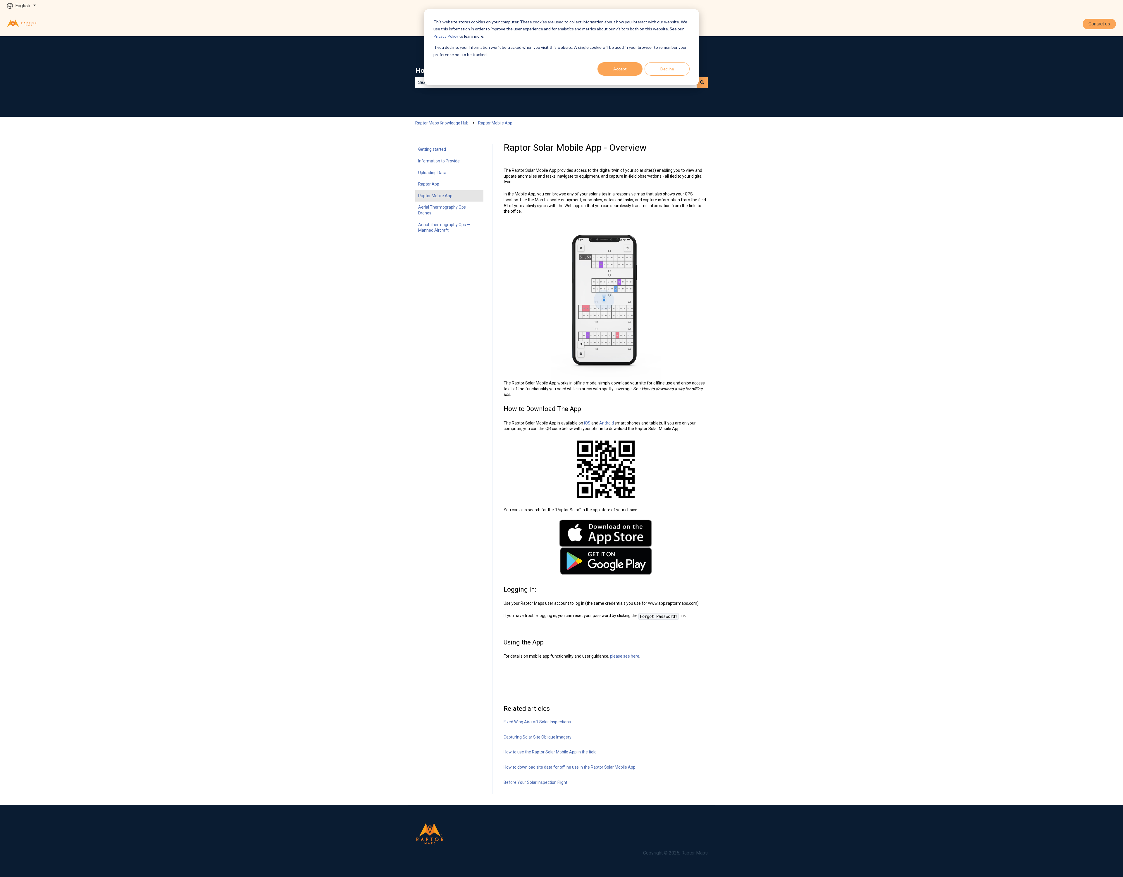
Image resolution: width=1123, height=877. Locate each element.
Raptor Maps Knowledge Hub (442, 123)
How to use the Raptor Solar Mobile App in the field (550, 752)
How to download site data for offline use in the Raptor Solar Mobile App (569, 767)
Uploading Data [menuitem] (432, 172)
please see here (624, 656)
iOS (587, 423)
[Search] (702, 82)
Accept (620, 68)
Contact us (1099, 24)
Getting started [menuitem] (432, 149)
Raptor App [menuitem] (428, 184)
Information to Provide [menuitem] (439, 161)
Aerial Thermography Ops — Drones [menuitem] (444, 210)
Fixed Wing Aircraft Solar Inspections (537, 722)
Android (606, 423)
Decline (667, 68)
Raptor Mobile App (495, 123)
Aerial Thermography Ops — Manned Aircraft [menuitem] (444, 227)
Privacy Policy (445, 36)
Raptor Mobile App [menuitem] (435, 195)
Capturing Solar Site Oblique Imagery (537, 737)
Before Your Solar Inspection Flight (535, 782)
